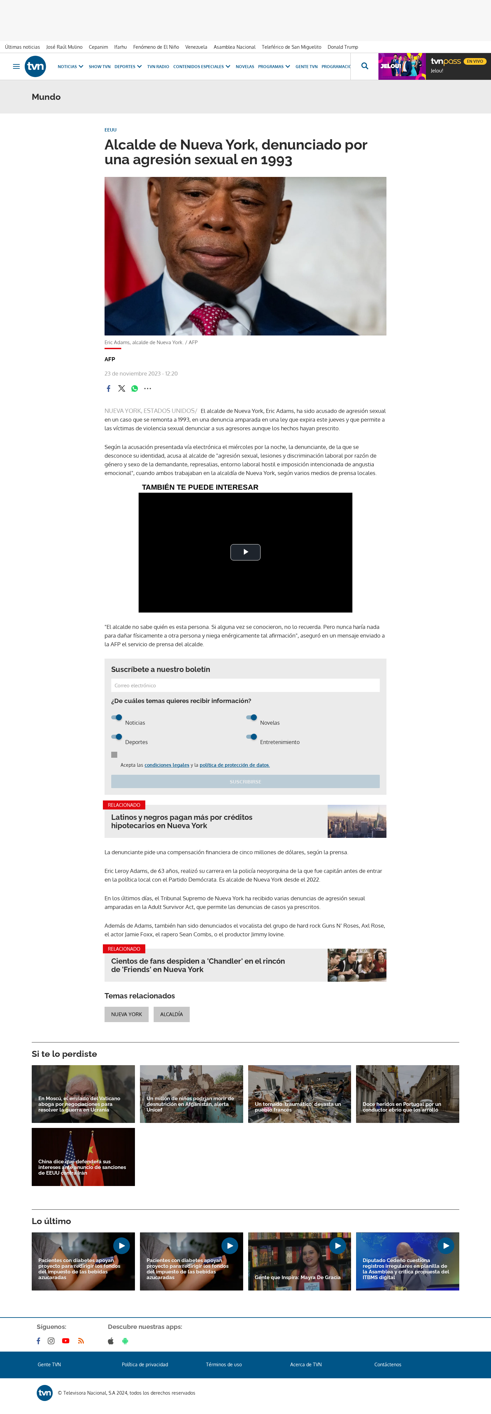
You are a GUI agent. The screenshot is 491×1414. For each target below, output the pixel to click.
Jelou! (437, 71)
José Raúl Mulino (64, 47)
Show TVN (100, 66)
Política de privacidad (145, 1364)
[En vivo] (436, 58)
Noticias (67, 66)
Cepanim (98, 47)
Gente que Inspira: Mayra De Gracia (298, 1277)
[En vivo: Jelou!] (402, 66)
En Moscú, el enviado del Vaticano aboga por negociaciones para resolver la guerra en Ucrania (79, 1104)
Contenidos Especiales (198, 66)
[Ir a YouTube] (67, 1341)
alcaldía (171, 1014)
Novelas (245, 66)
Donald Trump (343, 47)
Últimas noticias (22, 47)
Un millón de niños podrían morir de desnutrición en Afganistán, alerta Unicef (190, 1104)
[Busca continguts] (364, 66)
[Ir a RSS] (82, 1341)
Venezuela (196, 47)
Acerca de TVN (306, 1364)
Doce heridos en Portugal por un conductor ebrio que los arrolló (402, 1107)
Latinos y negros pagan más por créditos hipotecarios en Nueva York (182, 821)
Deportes (125, 66)
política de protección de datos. (235, 765)
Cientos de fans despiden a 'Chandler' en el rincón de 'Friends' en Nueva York (198, 965)
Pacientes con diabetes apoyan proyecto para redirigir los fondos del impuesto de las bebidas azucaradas (79, 1269)
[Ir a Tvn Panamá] (35, 66)
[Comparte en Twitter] (121, 388)
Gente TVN (307, 66)
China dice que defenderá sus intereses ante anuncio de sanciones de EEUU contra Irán (82, 1167)
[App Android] (126, 1341)
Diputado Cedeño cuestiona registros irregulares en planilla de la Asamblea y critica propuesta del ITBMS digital (406, 1269)
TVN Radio (158, 66)
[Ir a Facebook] (40, 1341)
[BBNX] (45, 1393)
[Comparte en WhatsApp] (134, 388)
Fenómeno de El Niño (156, 47)
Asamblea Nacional (235, 47)
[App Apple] (112, 1341)
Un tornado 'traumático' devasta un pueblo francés (298, 1107)
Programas (271, 66)
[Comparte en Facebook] (108, 388)
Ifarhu (120, 47)
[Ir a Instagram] (52, 1341)
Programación (338, 66)
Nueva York (126, 1014)
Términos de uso (224, 1364)
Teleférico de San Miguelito (291, 47)
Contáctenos (387, 1364)
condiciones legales (167, 765)
